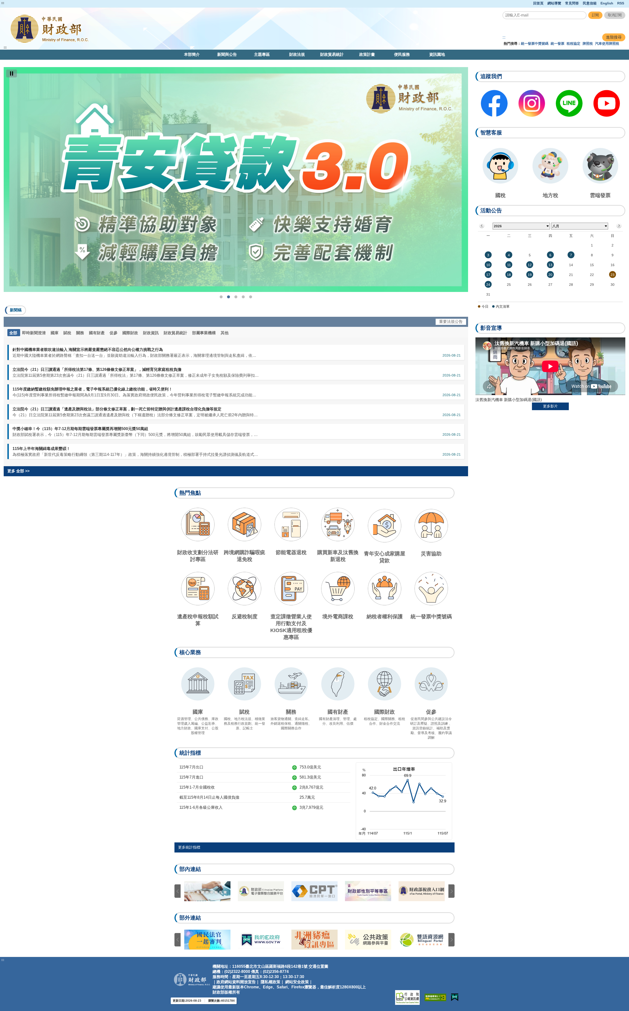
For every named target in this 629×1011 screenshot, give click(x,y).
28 (571, 285)
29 (592, 285)
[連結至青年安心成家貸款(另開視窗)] (236, 179)
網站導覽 (554, 3)
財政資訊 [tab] (151, 333)
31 (488, 294)
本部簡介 (192, 54)
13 (550, 265)
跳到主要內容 (13, 3)
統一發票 (557, 43)
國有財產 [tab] (97, 333)
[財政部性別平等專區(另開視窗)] (421, 891)
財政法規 (297, 54)
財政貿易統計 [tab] (176, 333)
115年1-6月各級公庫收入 (201, 807)
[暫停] (11, 73)
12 (530, 265)
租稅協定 (573, 43)
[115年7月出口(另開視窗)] (404, 801)
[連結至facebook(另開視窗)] (494, 103)
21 (571, 275)
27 (550, 285)
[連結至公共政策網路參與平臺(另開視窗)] (207, 940)
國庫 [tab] (55, 333)
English (606, 3)
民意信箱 (590, 3)
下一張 (451, 891)
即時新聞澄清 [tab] (34, 333)
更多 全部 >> (18, 471)
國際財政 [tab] (130, 333)
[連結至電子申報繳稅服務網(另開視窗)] (207, 891)
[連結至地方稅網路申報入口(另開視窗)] (261, 891)
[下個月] (618, 226)
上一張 (177, 891)
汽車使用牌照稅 (607, 43)
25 (509, 285)
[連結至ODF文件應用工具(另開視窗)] (368, 940)
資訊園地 (437, 54)
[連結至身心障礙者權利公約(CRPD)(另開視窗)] (421, 940)
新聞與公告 (227, 54)
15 (592, 265)
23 (613, 275)
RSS (620, 3)
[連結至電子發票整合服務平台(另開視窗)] (314, 891)
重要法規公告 (451, 321)
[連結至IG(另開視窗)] (531, 103)
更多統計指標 (189, 847)
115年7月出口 (191, 767)
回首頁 (538, 3)
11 (509, 265)
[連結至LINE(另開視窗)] (569, 103)
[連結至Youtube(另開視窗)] (606, 103)
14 (571, 265)
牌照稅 (588, 43)
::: (2, 3)
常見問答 (572, 3)
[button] (15, 310)
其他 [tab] (225, 333)
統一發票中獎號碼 (534, 43)
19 (530, 275)
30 (613, 285)
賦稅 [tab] (67, 333)
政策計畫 (367, 54)
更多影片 (550, 406)
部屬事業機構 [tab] (204, 333)
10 (488, 265)
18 (509, 275)
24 (488, 285)
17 (488, 275)
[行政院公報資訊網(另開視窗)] (407, 997)
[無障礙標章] (435, 997)
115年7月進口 (191, 777)
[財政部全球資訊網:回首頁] (128, 29)
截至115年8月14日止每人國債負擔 (209, 797)
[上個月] (482, 226)
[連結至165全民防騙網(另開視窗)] (314, 940)
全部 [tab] (13, 333)
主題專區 (262, 54)
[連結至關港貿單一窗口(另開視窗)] (368, 891)
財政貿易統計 (332, 54)
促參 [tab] (114, 333)
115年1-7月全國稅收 (197, 787)
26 (530, 285)
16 (613, 265)
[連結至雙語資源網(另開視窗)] (261, 939)
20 (550, 275)
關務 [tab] (80, 333)
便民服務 (402, 54)
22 (592, 275)
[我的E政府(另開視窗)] (454, 997)
